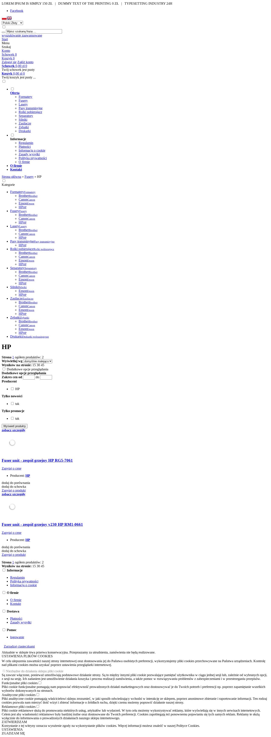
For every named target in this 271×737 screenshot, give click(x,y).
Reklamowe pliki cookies (19, 706)
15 (34, 365)
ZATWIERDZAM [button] (14, 722)
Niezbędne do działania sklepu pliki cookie (34, 671)
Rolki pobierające (30, 112)
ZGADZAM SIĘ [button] (13, 733)
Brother (28, 195)
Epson (26, 203)
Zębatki (24, 127)
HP (22, 207)
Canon (27, 199)
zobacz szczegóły (13, 430)
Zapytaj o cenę (11, 468)
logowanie (17, 637)
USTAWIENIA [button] (12, 729)
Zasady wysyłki (29, 154)
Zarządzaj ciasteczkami (19, 646)
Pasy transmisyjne (31, 108)
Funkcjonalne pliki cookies (20, 683)
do (37, 377)
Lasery (23, 104)
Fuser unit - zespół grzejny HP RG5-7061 (37, 460)
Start (5, 39)
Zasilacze (25, 123)
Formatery (25, 97)
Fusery (23, 100)
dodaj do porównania (16, 483)
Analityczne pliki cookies (19, 695)
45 (42, 365)
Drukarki (25, 131)
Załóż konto (25, 62)
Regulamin (26, 143)
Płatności (25, 146)
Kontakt (15, 603)
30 (38, 365)
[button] (4, 19)
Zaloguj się (9, 62)
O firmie (24, 162)
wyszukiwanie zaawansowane (22, 35)
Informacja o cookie (32, 150)
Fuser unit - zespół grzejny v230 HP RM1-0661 (42, 524)
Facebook (16, 10)
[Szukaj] (3, 32)
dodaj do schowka (14, 486)
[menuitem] (139, 110)
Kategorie (8, 184)
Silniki (23, 119)
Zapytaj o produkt (14, 490)
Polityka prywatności (33, 158)
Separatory (26, 116)
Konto (6, 50)
